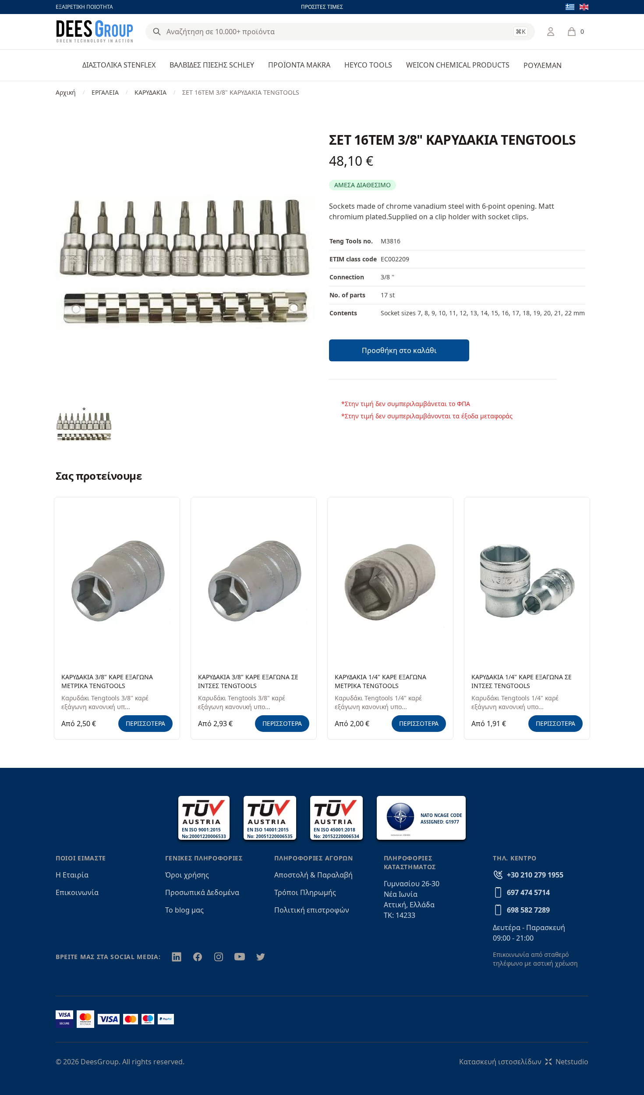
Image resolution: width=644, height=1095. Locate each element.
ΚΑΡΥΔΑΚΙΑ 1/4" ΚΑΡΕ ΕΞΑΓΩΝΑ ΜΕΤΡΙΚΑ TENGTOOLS (380, 681)
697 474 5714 (528, 892)
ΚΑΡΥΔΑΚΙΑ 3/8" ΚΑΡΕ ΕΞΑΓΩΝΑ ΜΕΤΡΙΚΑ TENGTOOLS (107, 681)
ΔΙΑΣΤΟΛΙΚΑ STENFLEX (119, 65)
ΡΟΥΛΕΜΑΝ (543, 65)
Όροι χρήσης (187, 875)
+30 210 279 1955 (535, 875)
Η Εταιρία (72, 875)
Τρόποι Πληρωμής (305, 892)
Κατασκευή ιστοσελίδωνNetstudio (523, 1061)
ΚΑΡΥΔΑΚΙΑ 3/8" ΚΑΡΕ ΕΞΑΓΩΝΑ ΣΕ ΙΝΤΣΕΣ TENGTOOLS (248, 681)
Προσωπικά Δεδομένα (202, 892)
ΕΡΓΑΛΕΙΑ (105, 92)
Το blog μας (184, 910)
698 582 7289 (528, 910)
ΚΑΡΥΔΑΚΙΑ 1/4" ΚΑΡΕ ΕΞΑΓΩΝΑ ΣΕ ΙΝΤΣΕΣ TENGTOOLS (521, 681)
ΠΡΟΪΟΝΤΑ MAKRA (299, 65)
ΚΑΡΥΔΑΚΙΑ (150, 92)
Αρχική (66, 92)
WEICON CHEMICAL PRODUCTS (458, 65)
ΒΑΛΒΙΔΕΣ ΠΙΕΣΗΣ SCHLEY (212, 65)
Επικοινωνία (77, 892)
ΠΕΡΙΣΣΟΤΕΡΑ (145, 723)
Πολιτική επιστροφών (311, 910)
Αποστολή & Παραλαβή (313, 875)
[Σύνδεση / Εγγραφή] (550, 31)
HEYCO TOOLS (368, 65)
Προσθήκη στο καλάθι (399, 350)
